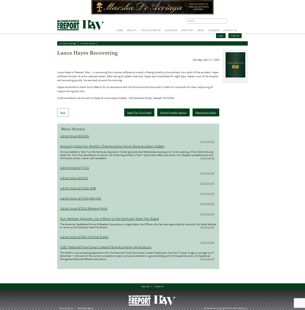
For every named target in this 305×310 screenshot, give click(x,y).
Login (220, 35)
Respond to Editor (206, 113)
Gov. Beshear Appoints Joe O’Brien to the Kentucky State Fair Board (109, 218)
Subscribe (235, 35)
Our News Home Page (67, 43)
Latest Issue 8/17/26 (74, 167)
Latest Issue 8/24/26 (74, 135)
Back (63, 113)
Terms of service (66, 308)
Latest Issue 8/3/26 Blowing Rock (83, 208)
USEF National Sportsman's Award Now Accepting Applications (105, 246)
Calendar (213, 30)
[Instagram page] (243, 22)
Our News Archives (87, 43)
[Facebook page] (231, 22)
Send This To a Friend (139, 113)
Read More (207, 142)
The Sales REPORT (151, 30)
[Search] (225, 21)
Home (120, 30)
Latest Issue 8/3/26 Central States (84, 236)
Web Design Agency (85, 308)
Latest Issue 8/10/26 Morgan (80, 198)
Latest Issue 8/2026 (74, 177)
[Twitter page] (237, 22)
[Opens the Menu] (243, 29)
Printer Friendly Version (173, 113)
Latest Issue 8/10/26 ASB (78, 187)
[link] (120, 29)
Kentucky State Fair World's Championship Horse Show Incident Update (112, 146)
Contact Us (159, 286)
